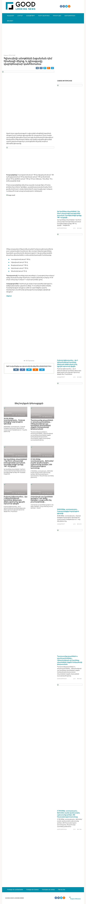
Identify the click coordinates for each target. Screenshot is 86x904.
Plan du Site (61, 889)
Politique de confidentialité (15, 889)
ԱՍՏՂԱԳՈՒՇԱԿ (69, 15)
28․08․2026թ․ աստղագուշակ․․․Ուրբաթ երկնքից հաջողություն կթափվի (14, 421)
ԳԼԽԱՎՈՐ (10, 15)
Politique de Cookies (32, 889)
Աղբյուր (9, 296)
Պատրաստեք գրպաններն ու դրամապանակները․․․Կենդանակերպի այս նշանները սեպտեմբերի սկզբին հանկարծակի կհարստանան (42, 424)
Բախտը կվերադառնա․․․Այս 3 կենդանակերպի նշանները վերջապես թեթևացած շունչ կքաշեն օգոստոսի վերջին (15, 500)
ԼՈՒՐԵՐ (20, 15)
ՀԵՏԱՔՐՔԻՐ (30, 15)
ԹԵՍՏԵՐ (10, 21)
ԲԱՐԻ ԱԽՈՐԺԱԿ (44, 15)
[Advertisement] (43, 37)
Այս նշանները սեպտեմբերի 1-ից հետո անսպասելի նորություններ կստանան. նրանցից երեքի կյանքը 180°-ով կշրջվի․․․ (15, 462)
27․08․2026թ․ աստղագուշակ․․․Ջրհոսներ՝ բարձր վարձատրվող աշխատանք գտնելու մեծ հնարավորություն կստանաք (42, 463)
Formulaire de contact (48, 889)
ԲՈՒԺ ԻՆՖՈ (57, 15)
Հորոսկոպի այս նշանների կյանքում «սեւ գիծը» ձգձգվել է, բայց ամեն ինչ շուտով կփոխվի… (42, 499)
